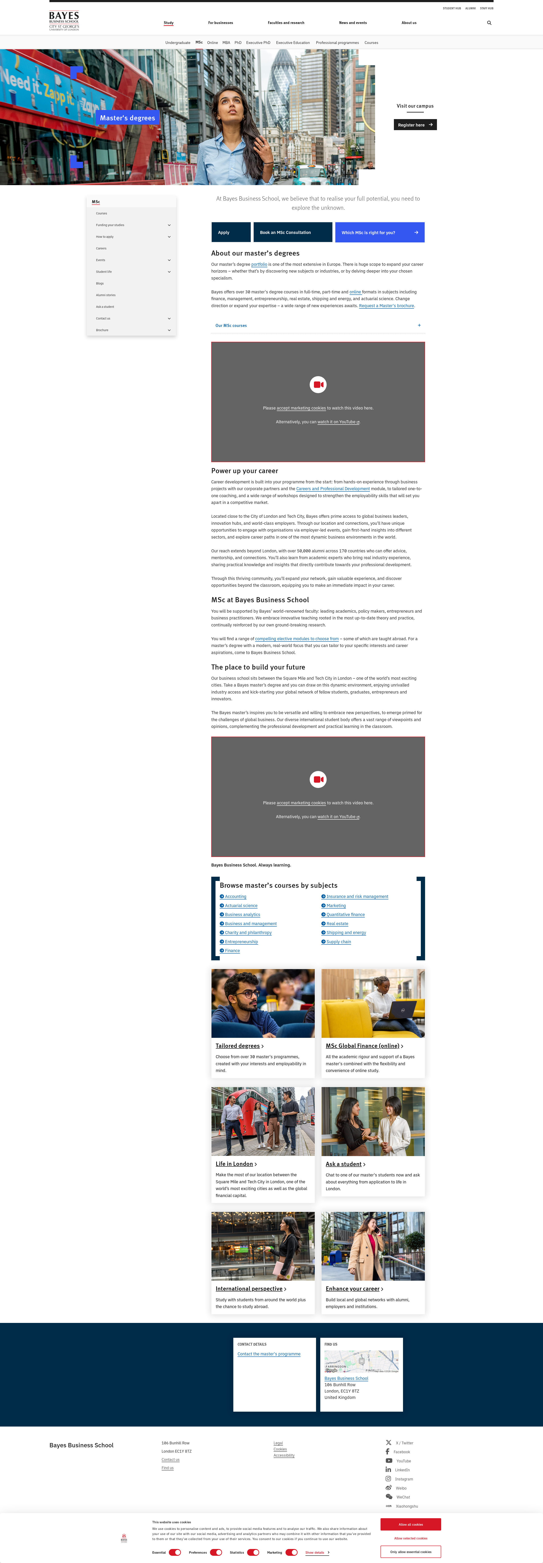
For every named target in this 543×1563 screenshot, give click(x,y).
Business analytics (242, 914)
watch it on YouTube (336, 421)
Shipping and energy (346, 932)
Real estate (337, 923)
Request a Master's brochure (386, 305)
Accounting (235, 896)
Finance (232, 950)
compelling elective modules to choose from (297, 638)
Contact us (171, 1459)
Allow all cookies (411, 1524)
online (356, 291)
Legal (278, 1442)
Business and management (250, 923)
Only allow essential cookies (410, 1551)
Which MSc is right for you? (368, 232)
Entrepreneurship (241, 941)
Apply (223, 232)
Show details (314, 1552)
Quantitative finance (345, 914)
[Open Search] (489, 22)
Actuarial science (241, 905)
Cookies (280, 1448)
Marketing (336, 905)
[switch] (216, 1552)
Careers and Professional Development (333, 488)
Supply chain (338, 941)
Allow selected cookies (410, 1538)
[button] (169, 225)
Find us (168, 1467)
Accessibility (284, 1454)
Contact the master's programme (269, 1353)
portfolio (259, 264)
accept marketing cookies (301, 408)
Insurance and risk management (357, 896)
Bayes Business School (346, 1378)
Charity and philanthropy (248, 932)
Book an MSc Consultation (285, 232)
